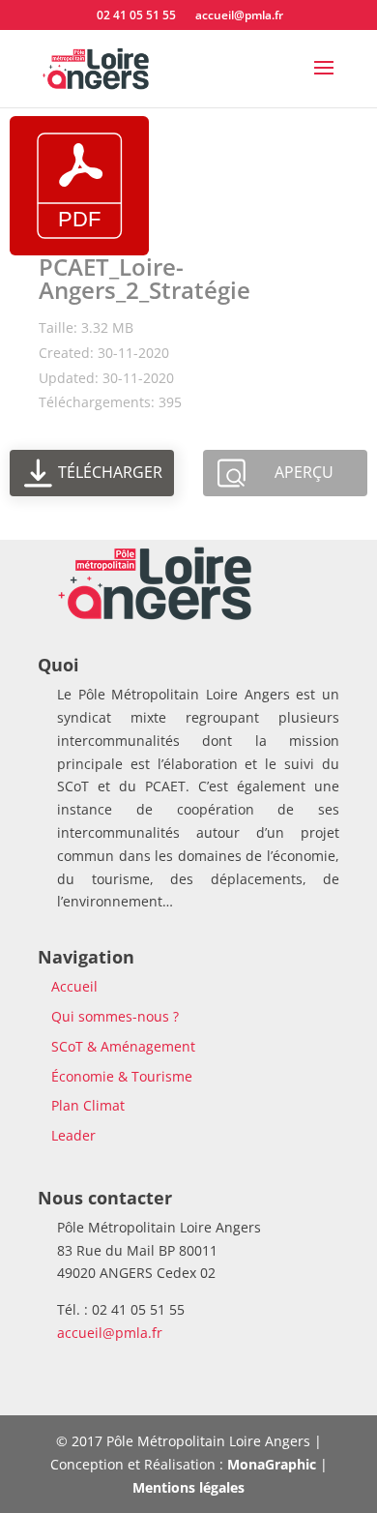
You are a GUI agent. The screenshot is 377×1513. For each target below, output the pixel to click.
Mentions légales (188, 1487)
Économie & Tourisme (121, 1076)
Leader (73, 1135)
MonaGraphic (271, 1464)
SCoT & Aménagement (123, 1046)
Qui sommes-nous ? (115, 1016)
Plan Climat (88, 1105)
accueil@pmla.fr (109, 1332)
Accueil (74, 986)
